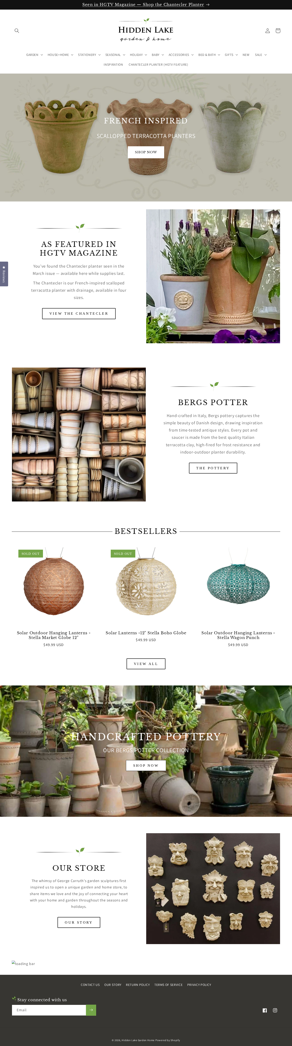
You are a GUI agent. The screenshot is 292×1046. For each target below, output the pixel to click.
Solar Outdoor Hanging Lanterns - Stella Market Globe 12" (54, 635)
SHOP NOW (146, 765)
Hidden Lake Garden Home (138, 1040)
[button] (17, 31)
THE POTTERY (213, 468)
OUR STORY (79, 922)
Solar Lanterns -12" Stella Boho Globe (146, 633)
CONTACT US (90, 985)
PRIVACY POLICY (199, 985)
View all (146, 664)
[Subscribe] (91, 1010)
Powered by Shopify (167, 1040)
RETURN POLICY (138, 985)
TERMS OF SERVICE (168, 985)
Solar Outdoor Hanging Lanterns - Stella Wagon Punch (238, 635)
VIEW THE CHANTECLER (79, 314)
